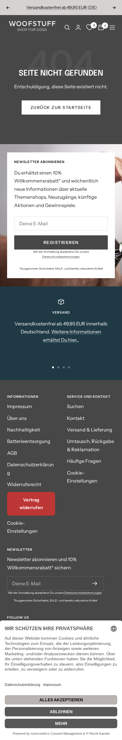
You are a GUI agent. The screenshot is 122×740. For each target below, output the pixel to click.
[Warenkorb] (101, 27)
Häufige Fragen (84, 461)
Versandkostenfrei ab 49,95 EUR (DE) (61, 7)
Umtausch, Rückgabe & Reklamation (90, 445)
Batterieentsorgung (28, 441)
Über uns (17, 418)
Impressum (19, 406)
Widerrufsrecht (24, 484)
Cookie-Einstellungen (22, 527)
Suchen (75, 406)
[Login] (78, 27)
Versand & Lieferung (89, 430)
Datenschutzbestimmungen (61, 256)
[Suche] (67, 27)
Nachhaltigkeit (23, 430)
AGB (12, 453)
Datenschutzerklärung (30, 468)
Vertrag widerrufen (31, 503)
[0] (89, 27)
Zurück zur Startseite (61, 107)
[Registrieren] (94, 583)
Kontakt (75, 418)
